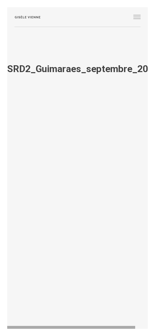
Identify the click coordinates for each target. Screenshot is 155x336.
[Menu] (137, 17)
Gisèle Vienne (27, 17)
